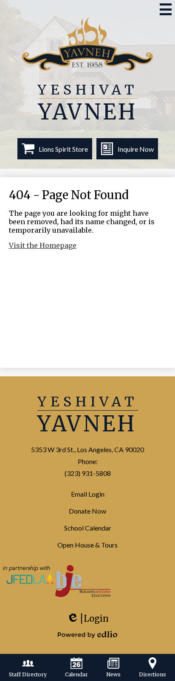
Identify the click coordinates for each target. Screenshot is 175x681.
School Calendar (87, 528)
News (113, 674)
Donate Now (87, 511)
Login (87, 621)
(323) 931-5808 (88, 473)
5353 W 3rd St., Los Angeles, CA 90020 (87, 449)
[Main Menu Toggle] (165, 9)
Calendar (76, 674)
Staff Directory (28, 674)
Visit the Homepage (42, 245)
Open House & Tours (87, 545)
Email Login (87, 494)
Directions (152, 674)
